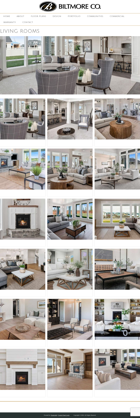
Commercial (117, 16)
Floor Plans (38, 16)
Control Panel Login (63, 415)
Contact (27, 22)
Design (57, 16)
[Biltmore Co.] (70, 6)
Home (6, 16)
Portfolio (74, 16)
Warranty (9, 22)
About (20, 16)
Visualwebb (54, 415)
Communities (95, 16)
